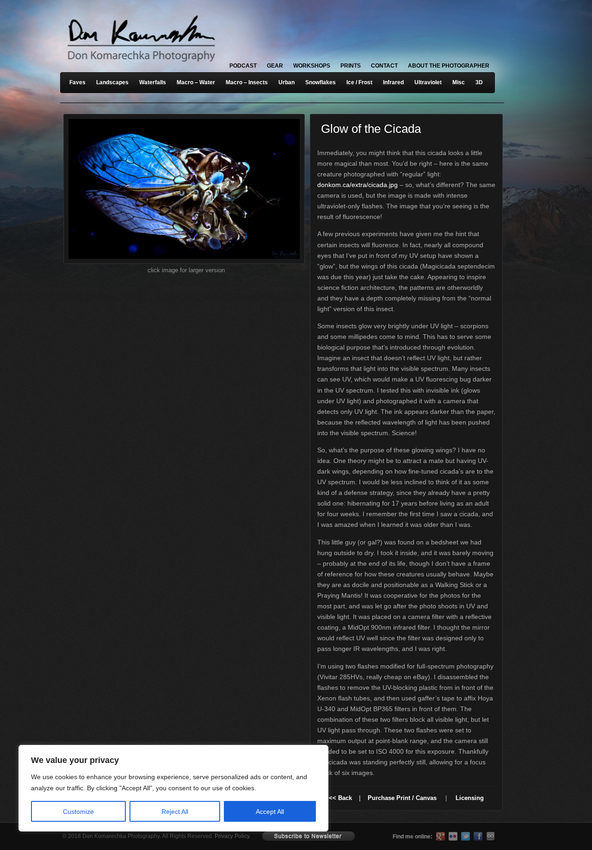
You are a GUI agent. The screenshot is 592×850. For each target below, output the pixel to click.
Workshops (311, 66)
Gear (275, 66)
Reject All (174, 811)
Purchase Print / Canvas (402, 797)
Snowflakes (320, 82)
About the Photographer (448, 66)
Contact (384, 66)
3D (479, 82)
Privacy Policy (232, 836)
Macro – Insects (247, 82)
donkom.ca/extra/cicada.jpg (357, 184)
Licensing (470, 797)
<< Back (340, 797)
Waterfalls (152, 82)
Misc (458, 82)
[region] (120, 788)
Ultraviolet (428, 82)
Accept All (270, 811)
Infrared (393, 82)
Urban (286, 82)
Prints (350, 66)
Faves (77, 82)
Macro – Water (196, 82)
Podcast (243, 66)
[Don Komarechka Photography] (141, 64)
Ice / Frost (359, 82)
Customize (78, 811)
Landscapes (112, 82)
